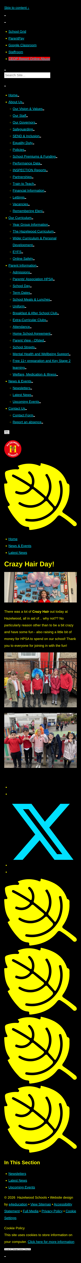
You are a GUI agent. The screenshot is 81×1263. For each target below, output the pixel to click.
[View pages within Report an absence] (42, 423)
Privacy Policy (52, 1211)
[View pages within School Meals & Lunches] (51, 300)
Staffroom (15, 52)
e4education (18, 1204)
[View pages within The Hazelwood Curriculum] (54, 232)
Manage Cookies (18, 1249)
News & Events (19, 546)
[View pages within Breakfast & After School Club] (58, 314)
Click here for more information (51, 1242)
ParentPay (16, 38)
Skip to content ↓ (16, 8)
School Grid (17, 31)
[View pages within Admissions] (31, 273)
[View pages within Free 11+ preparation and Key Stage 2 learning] (25, 368)
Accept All (8, 1249)
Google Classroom (22, 45)
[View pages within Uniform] (25, 307)
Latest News (17, 553)
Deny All (27, 1249)
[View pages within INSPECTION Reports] (47, 171)
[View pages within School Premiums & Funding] (56, 157)
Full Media (30, 1211)
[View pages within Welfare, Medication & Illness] (57, 375)
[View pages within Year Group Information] (49, 225)
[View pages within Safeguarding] (34, 130)
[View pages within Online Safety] (34, 259)
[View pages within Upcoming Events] (40, 402)
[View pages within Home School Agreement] (51, 334)
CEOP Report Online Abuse (29, 59)
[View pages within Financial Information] (45, 191)
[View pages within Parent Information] (37, 266)
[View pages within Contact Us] (26, 409)
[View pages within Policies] (25, 150)
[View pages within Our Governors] (36, 123)
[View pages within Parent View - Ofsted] (45, 341)
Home (13, 539)
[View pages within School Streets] (35, 348)
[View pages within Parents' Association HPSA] (54, 280)
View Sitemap (40, 1204)
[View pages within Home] (18, 96)
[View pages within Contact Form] (34, 416)
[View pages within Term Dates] (31, 293)
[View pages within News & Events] (32, 382)
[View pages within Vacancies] (29, 205)
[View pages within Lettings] (25, 198)
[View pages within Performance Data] (41, 164)
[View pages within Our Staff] (27, 116)
